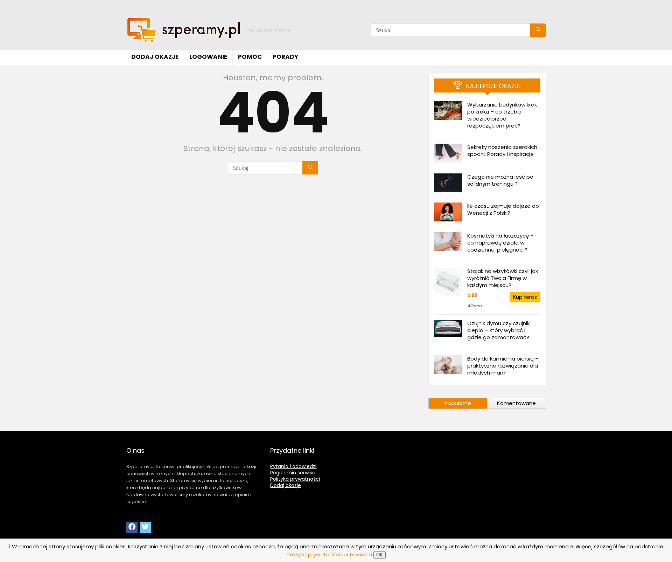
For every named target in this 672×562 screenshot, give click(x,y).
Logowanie (208, 57)
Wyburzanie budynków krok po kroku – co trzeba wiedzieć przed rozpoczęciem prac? (502, 115)
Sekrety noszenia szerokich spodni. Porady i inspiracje (502, 150)
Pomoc (250, 57)
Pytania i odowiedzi (293, 466)
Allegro (474, 306)
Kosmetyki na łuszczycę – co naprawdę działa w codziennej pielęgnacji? (500, 242)
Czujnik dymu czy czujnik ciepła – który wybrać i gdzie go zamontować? (498, 330)
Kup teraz (525, 297)
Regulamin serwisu (292, 472)
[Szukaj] (538, 30)
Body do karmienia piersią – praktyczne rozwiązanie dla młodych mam (503, 365)
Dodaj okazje (154, 57)
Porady (285, 57)
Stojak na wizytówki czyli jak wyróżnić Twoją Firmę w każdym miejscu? (502, 278)
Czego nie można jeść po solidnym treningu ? (500, 180)
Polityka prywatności (295, 478)
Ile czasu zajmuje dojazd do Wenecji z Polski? (503, 209)
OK (379, 554)
